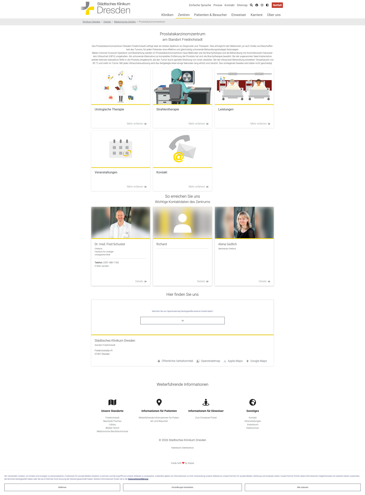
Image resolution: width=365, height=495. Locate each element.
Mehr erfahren (135, 123)
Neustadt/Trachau (112, 421)
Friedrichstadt (112, 417)
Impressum (252, 424)
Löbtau (112, 424)
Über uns (274, 15)
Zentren (184, 15)
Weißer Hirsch (112, 428)
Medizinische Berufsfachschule (112, 431)
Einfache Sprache (200, 5)
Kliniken (167, 15)
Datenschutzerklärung (138, 479)
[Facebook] (256, 5)
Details (139, 281)
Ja (182, 320)
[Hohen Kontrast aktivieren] (267, 5)
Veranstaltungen (252, 421)
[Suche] (251, 5)
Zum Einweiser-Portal (206, 417)
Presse (217, 5)
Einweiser (238, 15)
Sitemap (242, 5)
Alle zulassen (302, 487)
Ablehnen (62, 487)
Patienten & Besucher (210, 15)
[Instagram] (262, 5)
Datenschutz (252, 428)
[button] (256, 361)
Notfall (277, 5)
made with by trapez (182, 463)
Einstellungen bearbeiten (182, 487)
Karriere (257, 15)
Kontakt (230, 5)
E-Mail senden (102, 266)
